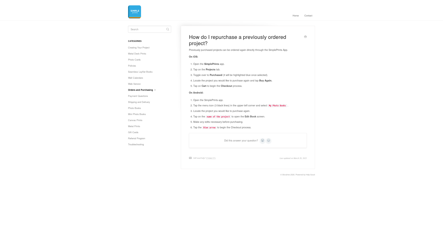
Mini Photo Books (137, 114)
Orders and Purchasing (141, 89)
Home (296, 15)
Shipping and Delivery (139, 102)
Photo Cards (134, 59)
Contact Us (211, 157)
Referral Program (136, 138)
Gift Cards (133, 132)
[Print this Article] (305, 37)
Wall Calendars (135, 77)
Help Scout (310, 174)
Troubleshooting (136, 144)
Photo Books (134, 108)
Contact (308, 15)
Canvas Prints (135, 120)
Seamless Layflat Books (140, 71)
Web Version (134, 83)
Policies (132, 65)
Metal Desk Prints (137, 53)
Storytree (286, 174)
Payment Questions (138, 96)
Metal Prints (134, 126)
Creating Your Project (139, 47)
